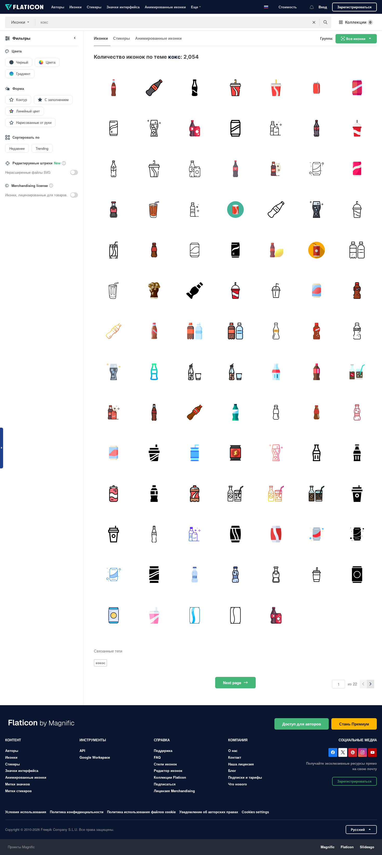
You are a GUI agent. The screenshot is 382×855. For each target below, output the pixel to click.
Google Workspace (95, 757)
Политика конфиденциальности (76, 811)
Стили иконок (165, 764)
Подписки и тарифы (245, 777)
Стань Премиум (354, 724)
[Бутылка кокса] (194, 87)
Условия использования (25, 811)
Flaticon (347, 846)
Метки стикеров (18, 790)
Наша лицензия (241, 764)
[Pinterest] (352, 752)
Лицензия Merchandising (174, 790)
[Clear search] (314, 22)
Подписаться (165, 784)
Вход (323, 6)
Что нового (237, 784)
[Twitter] (342, 752)
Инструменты (93, 739)
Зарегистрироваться (354, 6)
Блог (232, 770)
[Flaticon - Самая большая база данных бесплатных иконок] (24, 7)
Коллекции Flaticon (170, 777)
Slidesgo (367, 846)
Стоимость (288, 6)
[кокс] (194, 453)
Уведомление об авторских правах (208, 811)
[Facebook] (332, 752)
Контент (13, 739)
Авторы (57, 6)
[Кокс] (113, 87)
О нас (233, 750)
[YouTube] (372, 752)
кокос (100, 662)
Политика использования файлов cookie (141, 811)
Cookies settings (255, 812)
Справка (162, 739)
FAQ (157, 757)
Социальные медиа (358, 739)
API (82, 750)
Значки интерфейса (123, 6)
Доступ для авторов (301, 724)
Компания (237, 739)
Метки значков (17, 784)
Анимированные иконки (165, 6)
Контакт (234, 757)
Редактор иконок (168, 770)
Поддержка (163, 750)
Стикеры (94, 6)
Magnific (327, 846)
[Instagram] (362, 752)
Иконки (75, 6)
